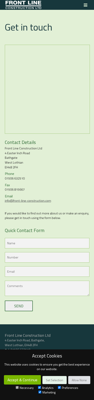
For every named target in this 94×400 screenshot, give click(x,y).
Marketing (49, 392)
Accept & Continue (22, 380)
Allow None (79, 380)
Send (18, 306)
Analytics (48, 387)
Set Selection (54, 380)
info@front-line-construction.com (28, 200)
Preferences (70, 387)
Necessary (27, 387)
